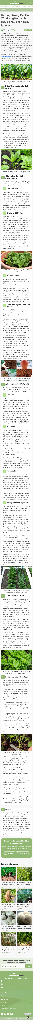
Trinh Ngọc (13, 30)
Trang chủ (3, 9)
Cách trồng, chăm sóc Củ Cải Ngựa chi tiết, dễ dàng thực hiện (24, 949)
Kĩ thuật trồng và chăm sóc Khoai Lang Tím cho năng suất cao (8, 905)
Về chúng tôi (4, 1002)
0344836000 (6, 984)
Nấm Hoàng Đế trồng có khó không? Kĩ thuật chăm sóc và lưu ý (8, 927)
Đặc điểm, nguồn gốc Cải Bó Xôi (10, 6)
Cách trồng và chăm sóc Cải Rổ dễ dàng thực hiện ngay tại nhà (24, 905)
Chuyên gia (4, 999)
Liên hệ (3, 1005)
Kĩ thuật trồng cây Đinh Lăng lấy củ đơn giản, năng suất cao (24, 884)
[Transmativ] (16, 2)
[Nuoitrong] (16, 974)
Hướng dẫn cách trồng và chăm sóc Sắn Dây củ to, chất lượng (8, 884)
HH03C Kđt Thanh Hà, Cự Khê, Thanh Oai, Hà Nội (15, 981)
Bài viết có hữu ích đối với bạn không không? (16, 842)
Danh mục (4, 996)
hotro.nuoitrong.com (8, 987)
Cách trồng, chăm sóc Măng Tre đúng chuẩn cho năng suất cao (8, 949)
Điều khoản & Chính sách (8, 1008)
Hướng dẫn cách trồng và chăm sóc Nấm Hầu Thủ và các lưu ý (24, 927)
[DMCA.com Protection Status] (27, 1014)
